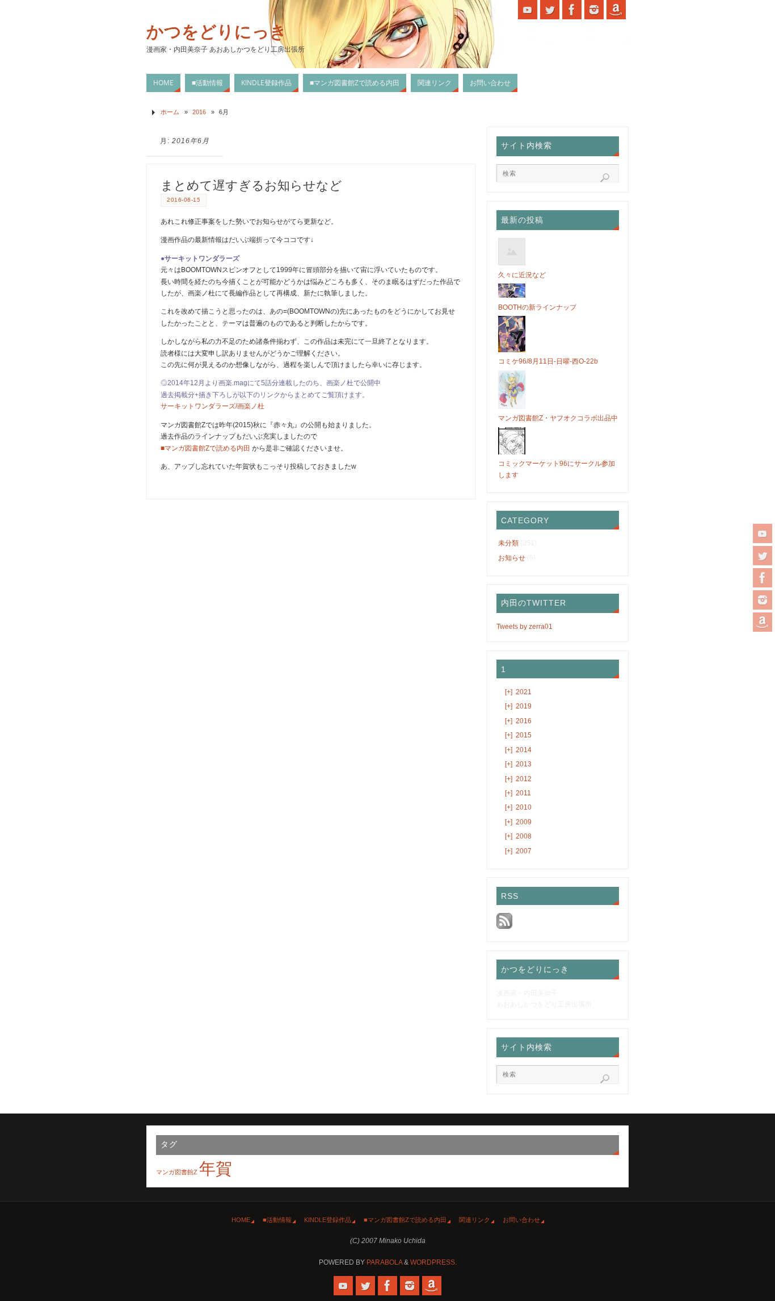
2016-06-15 (183, 200)
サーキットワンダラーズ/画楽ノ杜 (212, 406)
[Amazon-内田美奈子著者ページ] (762, 622)
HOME (240, 1219)
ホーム (170, 112)
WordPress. (433, 1262)
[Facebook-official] (762, 577)
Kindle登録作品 (327, 1219)
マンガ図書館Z (176, 1172)
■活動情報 (277, 1219)
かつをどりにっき (216, 32)
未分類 (508, 543)
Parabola (384, 1262)
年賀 (215, 1168)
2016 (199, 112)
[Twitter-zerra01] (762, 555)
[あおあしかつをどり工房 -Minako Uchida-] (762, 533)
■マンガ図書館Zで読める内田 (205, 448)
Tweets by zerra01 (524, 627)
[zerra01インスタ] (762, 600)
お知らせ (511, 558)
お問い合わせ (521, 1219)
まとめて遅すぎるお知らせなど (251, 185)
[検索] (604, 178)
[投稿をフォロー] (504, 927)
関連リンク (474, 1219)
